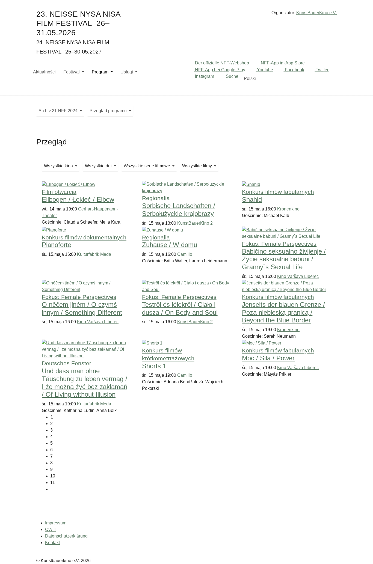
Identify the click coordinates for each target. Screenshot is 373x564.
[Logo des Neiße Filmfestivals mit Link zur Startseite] (186, 15)
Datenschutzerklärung (66, 536)
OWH (50, 529)
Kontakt (52, 542)
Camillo (184, 254)
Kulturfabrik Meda (94, 254)
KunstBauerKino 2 (195, 223)
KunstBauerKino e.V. (316, 12)
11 (52, 482)
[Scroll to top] (361, 552)
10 (52, 476)
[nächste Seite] (190, 489)
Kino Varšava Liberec (298, 276)
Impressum (55, 523)
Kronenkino (288, 209)
